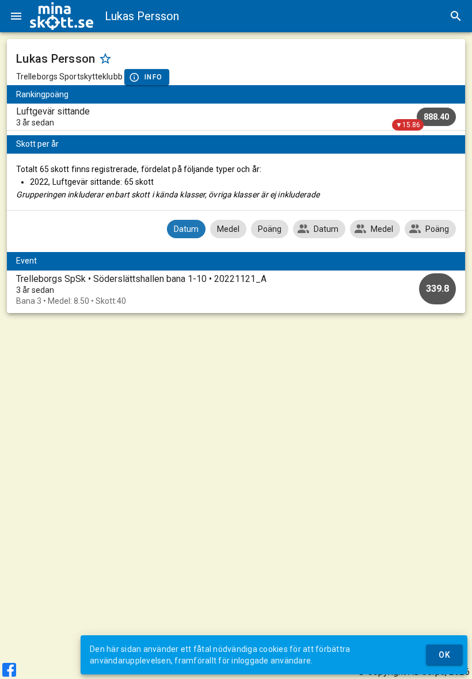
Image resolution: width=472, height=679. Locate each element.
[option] (236, 289)
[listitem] (236, 117)
